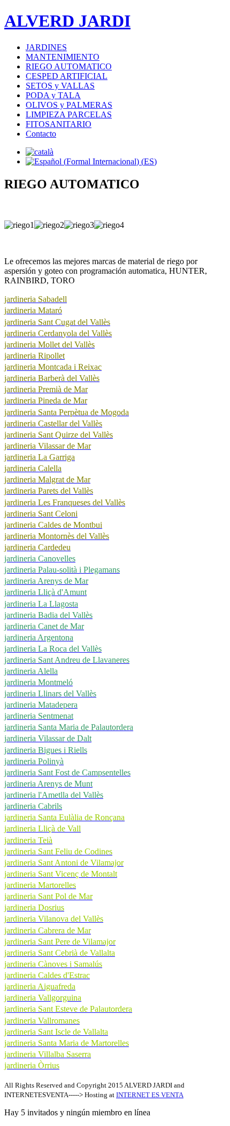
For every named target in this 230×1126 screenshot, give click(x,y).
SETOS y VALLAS (60, 85)
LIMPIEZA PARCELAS (69, 114)
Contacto (41, 133)
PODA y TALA (53, 95)
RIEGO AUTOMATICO (69, 66)
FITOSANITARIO (58, 124)
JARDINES (46, 47)
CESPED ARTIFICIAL (67, 76)
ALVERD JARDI (67, 20)
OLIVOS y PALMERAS (69, 104)
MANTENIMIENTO (62, 56)
